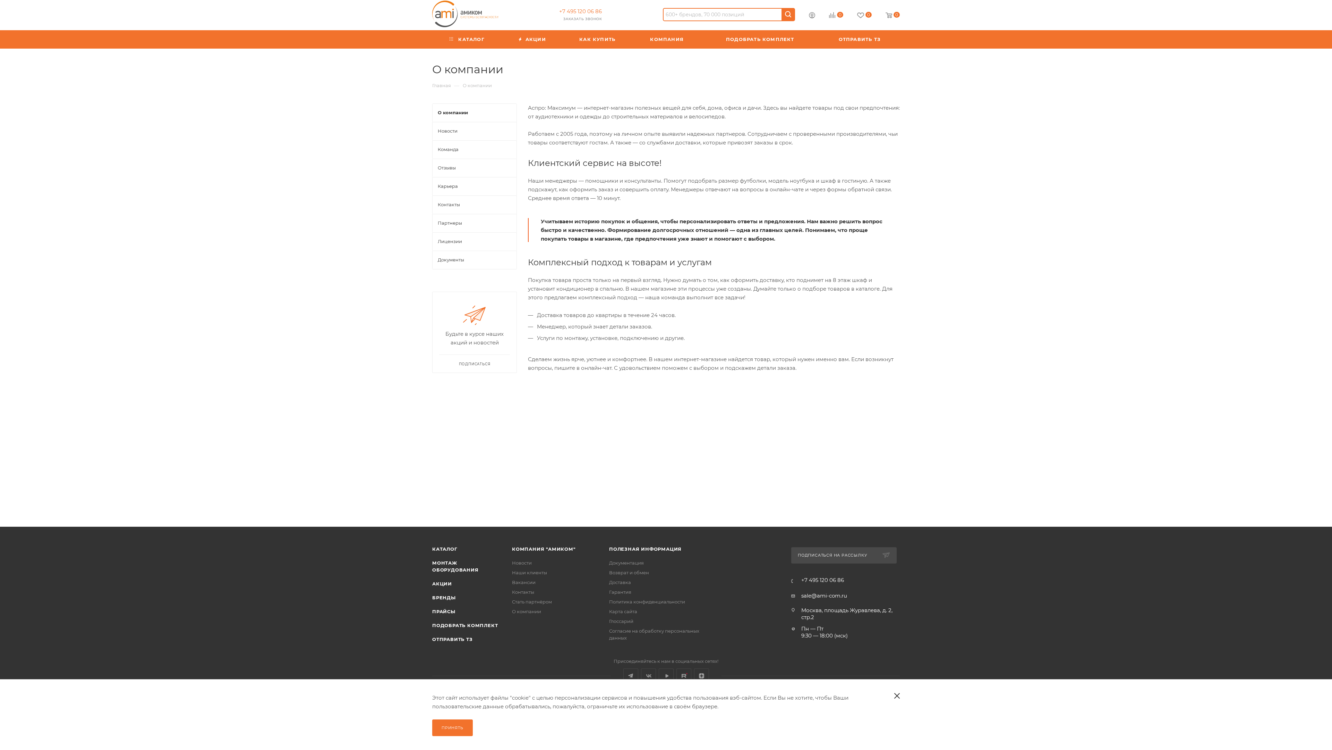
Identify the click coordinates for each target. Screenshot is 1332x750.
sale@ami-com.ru (824, 595)
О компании (526, 611)
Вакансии (524, 582)
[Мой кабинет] (812, 16)
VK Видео (666, 675)
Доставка (620, 582)
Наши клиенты (529, 572)
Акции (442, 583)
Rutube (683, 675)
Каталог (445, 549)
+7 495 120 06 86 (580, 11)
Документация (626, 563)
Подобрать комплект (465, 625)
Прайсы (443, 611)
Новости (522, 563)
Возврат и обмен (629, 572)
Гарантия (620, 592)
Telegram (630, 675)
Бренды (444, 597)
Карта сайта (623, 611)
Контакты (523, 592)
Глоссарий (621, 621)
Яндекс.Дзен (701, 675)
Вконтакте (648, 675)
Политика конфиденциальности (647, 602)
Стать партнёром (532, 602)
